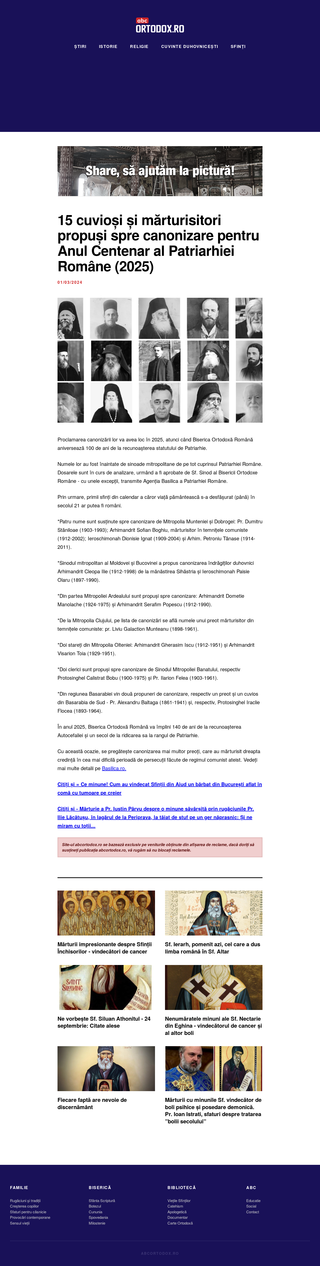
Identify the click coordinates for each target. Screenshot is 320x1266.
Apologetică (177, 1211)
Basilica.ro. (114, 768)
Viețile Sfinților (179, 1200)
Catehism (175, 1206)
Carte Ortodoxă (180, 1223)
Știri (80, 46)
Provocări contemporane (30, 1217)
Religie (139, 46)
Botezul (95, 1206)
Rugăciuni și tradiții (25, 1200)
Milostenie (97, 1223)
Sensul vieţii (20, 1223)
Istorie (108, 46)
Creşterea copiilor (24, 1206)
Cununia (95, 1211)
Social (251, 1206)
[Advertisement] (160, 87)
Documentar (178, 1217)
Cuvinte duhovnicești (189, 46)
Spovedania (98, 1217)
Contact (252, 1211)
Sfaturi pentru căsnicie (28, 1211)
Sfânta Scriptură (102, 1200)
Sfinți (238, 46)
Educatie (253, 1200)
